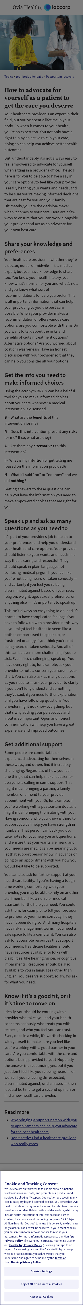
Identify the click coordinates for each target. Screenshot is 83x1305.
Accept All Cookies (41, 1297)
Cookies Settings (41, 1271)
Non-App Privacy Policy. (26, 1262)
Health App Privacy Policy (25, 1245)
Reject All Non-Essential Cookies (41, 1284)
